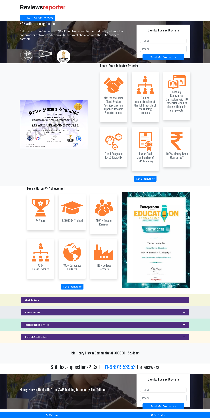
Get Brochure (144, 178)
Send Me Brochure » (163, 57)
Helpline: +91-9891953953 (37, 18)
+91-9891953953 (119, 367)
